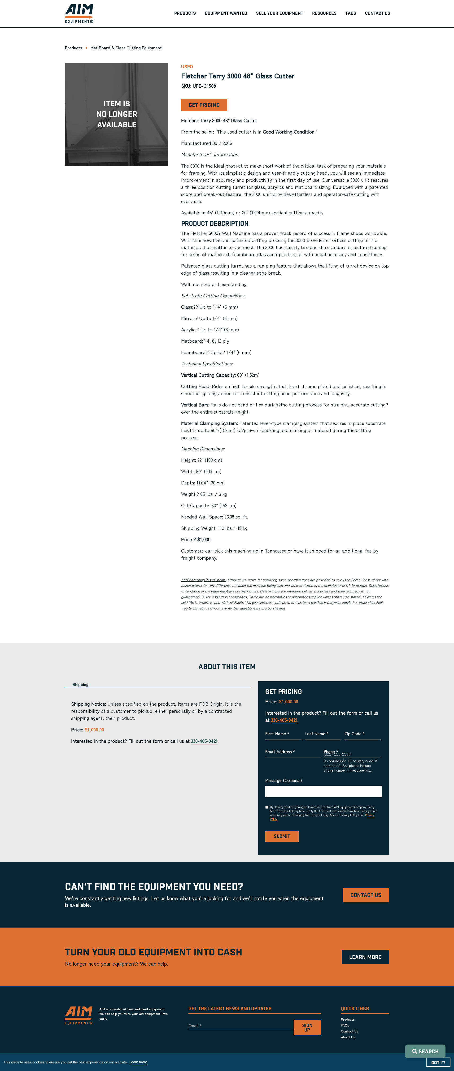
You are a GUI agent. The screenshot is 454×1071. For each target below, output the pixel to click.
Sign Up (307, 1028)
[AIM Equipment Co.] (79, 13)
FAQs (345, 1025)
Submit (282, 836)
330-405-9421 (204, 740)
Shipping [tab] (80, 684)
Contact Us (365, 895)
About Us (348, 1037)
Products (73, 47)
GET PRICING (204, 105)
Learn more (138, 1062)
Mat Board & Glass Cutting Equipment (126, 47)
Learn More (365, 957)
